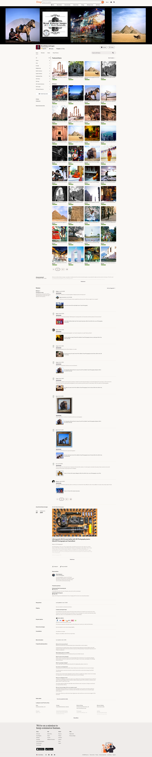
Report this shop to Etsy (40, 105)
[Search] (102, 2)
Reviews (43, 52)
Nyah (57, 313)
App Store (40, 749)
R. (56, 463)
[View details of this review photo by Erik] (64, 405)
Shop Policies (55, 52)
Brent (60, 297)
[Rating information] (41, 48)
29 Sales (37, 99)
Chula (57, 345)
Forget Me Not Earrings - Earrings (62, 706)
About (48, 52)
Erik (56, 396)
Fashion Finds (75, 4)
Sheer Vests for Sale (100, 706)
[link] (53, 269)
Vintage (82, 4)
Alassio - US (38, 712)
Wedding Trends (90, 4)
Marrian (57, 481)
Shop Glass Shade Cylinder (102, 712)
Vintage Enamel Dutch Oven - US (83, 706)
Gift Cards (98, 4)
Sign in (107, 2)
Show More (76, 717)
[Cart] (114, 2)
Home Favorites (67, 4)
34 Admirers (38, 101)
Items (37, 52)
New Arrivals (59, 4)
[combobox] (71, 2)
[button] (103, 47)
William (57, 291)
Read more (83, 281)
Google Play (49, 749)
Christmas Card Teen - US (40, 706)
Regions (114, 754)
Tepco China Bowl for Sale (81, 708)
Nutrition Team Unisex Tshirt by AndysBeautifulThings (62, 713)
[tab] (43, 58)
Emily (57, 329)
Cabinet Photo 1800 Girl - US (82, 712)
